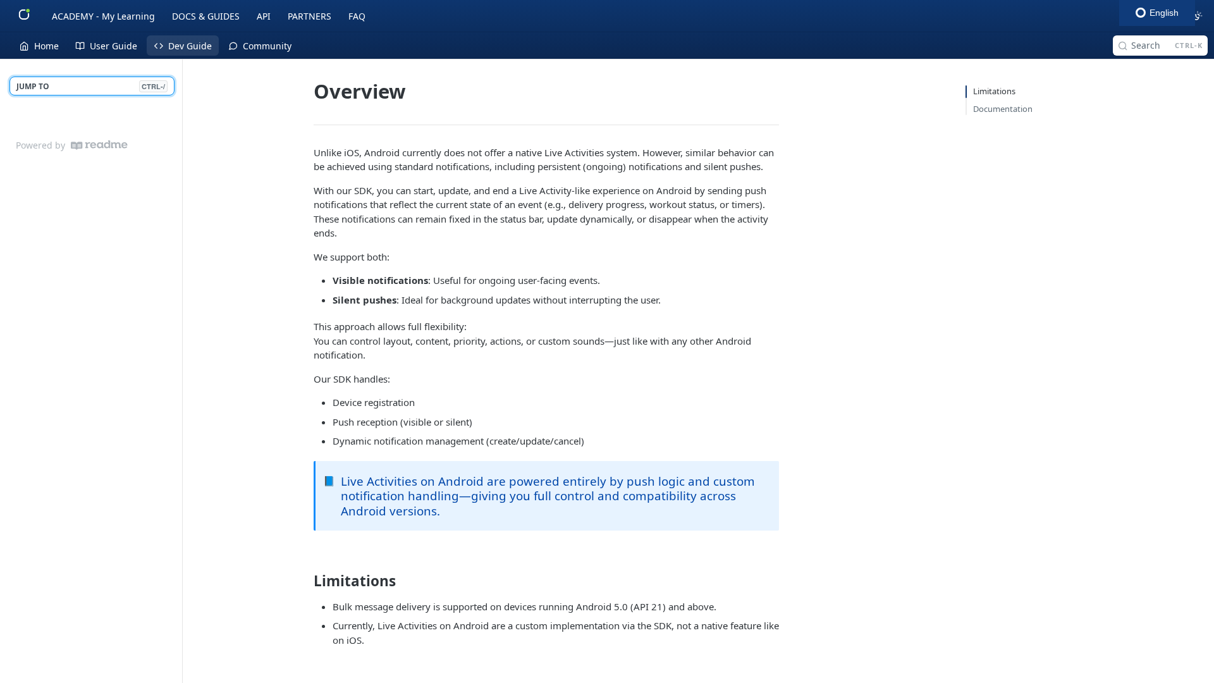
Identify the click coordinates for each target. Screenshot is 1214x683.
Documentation (1003, 108)
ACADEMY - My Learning (103, 16)
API (264, 16)
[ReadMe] (99, 145)
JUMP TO (90, 86)
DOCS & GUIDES (206, 16)
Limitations (994, 91)
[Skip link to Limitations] (305, 581)
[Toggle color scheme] (1197, 16)
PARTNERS (309, 16)
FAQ (356, 16)
